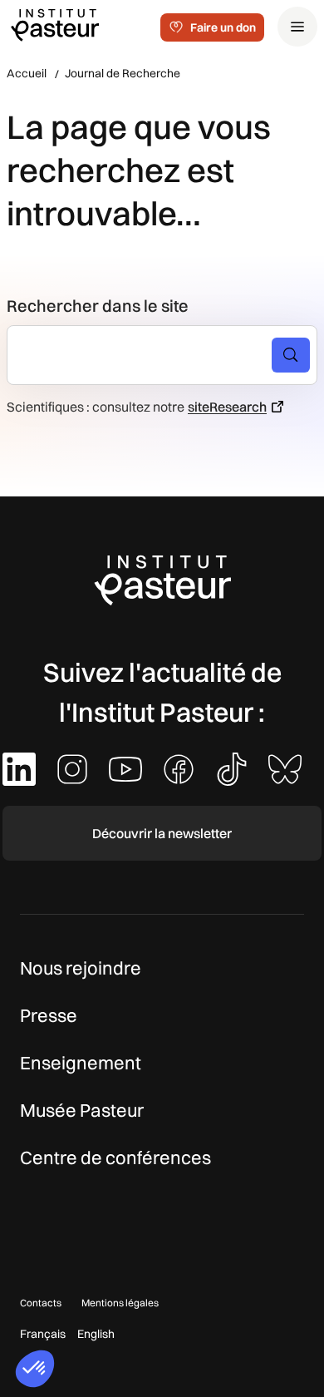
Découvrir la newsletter (162, 833)
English (96, 1333)
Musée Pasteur (82, 1110)
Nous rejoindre (80, 968)
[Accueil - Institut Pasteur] (55, 24)
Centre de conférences (115, 1157)
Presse (48, 1015)
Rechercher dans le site (98, 305)
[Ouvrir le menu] (297, 27)
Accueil (27, 73)
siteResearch (227, 406)
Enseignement (80, 1062)
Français (43, 1333)
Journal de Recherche (122, 73)
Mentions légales (120, 1302)
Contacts (40, 1302)
